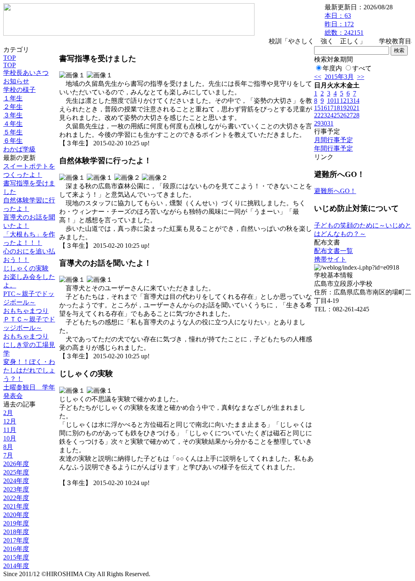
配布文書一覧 (333, 250)
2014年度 (16, 565)
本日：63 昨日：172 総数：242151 (344, 24)
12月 (9, 421)
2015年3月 (339, 76)
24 (330, 115)
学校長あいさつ (26, 72)
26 (343, 115)
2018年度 (16, 531)
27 (350, 115)
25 (337, 115)
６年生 (13, 140)
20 (350, 107)
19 (343, 107)
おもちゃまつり (26, 310)
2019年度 (16, 523)
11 (337, 100)
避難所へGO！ (335, 190)
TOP (9, 57)
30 (324, 123)
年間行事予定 (333, 148)
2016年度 (16, 548)
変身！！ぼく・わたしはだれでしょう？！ (29, 370)
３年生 (13, 115)
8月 (8, 446)
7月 (8, 455)
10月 (9, 438)
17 (330, 107)
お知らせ (16, 81)
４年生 (13, 123)
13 (350, 100)
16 (324, 107)
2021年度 (16, 506)
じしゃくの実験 (26, 268)
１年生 (13, 98)
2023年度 (16, 489)
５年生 (13, 132)
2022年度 (16, 497)
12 (343, 100)
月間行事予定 (333, 139)
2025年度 (16, 472)
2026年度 (16, 463)
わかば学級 (19, 149)
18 (337, 107)
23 (324, 115)
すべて (362, 68)
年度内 (332, 68)
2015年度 (16, 557)
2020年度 (16, 514)
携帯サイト (330, 259)
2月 (8, 412)
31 (330, 123)
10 (330, 100)
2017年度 (16, 540)
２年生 (13, 106)
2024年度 (16, 480)
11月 (9, 429)
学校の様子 (19, 89)
